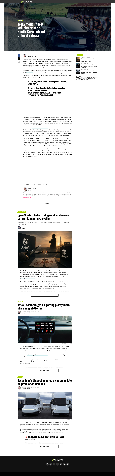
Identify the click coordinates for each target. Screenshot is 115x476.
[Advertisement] (47, 107)
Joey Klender (26, 313)
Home (38, 468)
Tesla (38, 184)
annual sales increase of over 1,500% (42, 140)
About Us (44, 468)
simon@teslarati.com (52, 195)
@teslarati (78, 76)
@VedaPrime (29, 72)
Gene (24, 228)
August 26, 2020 (46, 94)
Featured (33, 184)
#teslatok (85, 78)
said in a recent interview (54, 429)
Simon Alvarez (31, 56)
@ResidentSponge (27, 197)
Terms (70, 468)
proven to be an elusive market (40, 128)
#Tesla (39, 81)
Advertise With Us (62, 468)
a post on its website (27, 281)
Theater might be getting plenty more (37, 355)
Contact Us (52, 468)
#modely (44, 90)
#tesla (81, 78)
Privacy (76, 468)
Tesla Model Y (44, 184)
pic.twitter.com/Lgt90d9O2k (39, 92)
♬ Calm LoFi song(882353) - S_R (83, 79)
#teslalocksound (91, 78)
